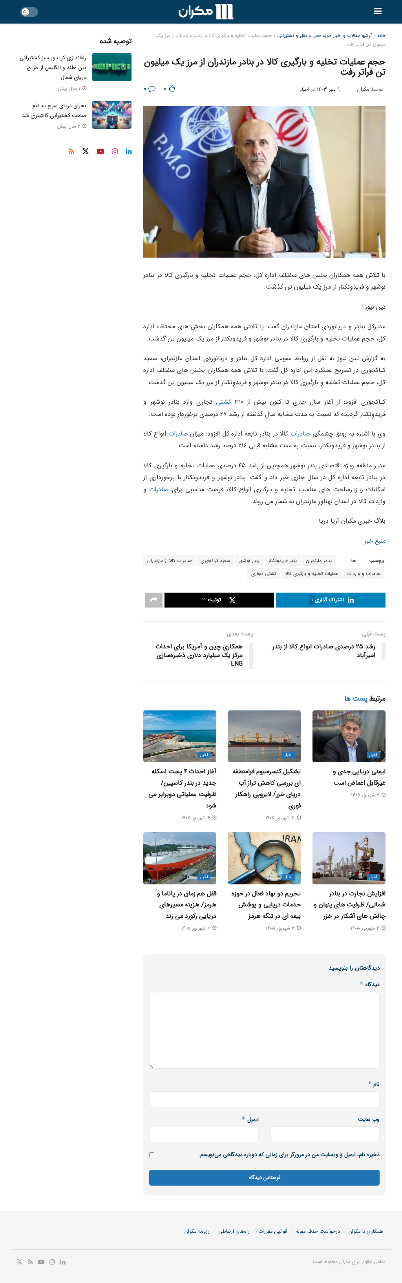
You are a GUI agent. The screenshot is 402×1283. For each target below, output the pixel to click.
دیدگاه (370, 984)
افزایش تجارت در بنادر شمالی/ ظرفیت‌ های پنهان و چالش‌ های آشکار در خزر (350, 905)
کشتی (223, 402)
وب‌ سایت (369, 1119)
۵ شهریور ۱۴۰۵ (280, 818)
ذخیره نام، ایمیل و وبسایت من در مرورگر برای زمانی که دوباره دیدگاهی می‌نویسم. (289, 1154)
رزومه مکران (197, 1231)
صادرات (300, 434)
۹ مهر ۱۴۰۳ (328, 89)
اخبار (304, 89)
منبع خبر (375, 541)
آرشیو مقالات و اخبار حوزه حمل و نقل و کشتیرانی (324, 35)
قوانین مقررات (272, 1231)
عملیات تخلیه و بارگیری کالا (311, 573)
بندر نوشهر (249, 560)
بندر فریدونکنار (283, 560)
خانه (381, 35)
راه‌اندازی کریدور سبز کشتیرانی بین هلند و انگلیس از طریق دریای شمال (53, 67)
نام (374, 1084)
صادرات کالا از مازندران (169, 560)
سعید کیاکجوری (215, 560)
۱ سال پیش (70, 88)
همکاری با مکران (366, 1231)
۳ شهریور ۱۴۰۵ (281, 928)
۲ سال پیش (69, 126)
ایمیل (250, 1119)
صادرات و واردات (363, 573)
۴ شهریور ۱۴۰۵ (196, 818)
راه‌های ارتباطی (234, 1231)
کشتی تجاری (264, 573)
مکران (363, 89)
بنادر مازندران (319, 560)
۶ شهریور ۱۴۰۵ (366, 795)
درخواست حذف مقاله (318, 1231)
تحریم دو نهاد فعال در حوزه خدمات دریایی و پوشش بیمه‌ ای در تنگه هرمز (266, 905)
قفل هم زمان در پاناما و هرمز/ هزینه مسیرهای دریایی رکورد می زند (186, 905)
